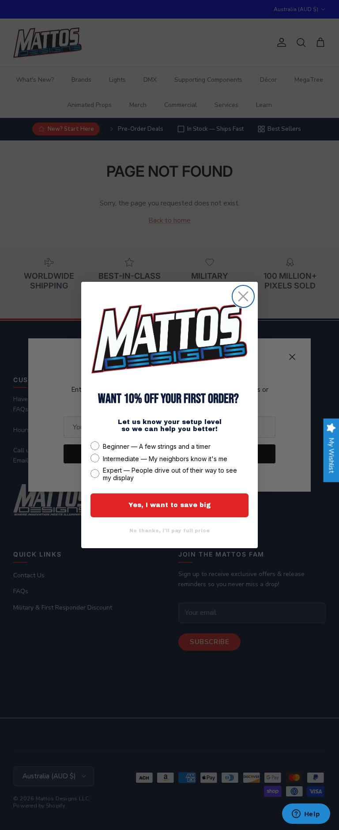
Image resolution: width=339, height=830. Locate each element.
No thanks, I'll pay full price (169, 530)
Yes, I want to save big (169, 505)
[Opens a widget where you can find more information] (306, 814)
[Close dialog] (243, 296)
